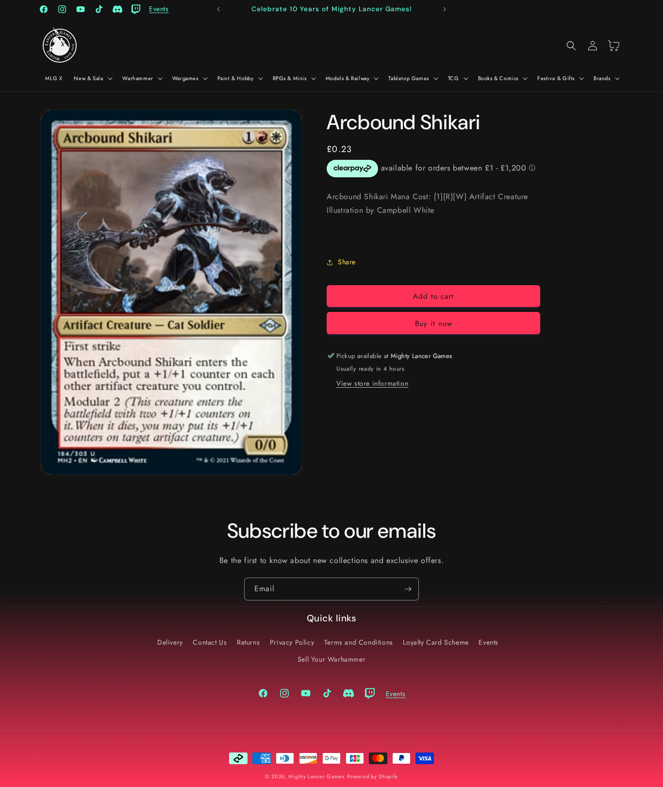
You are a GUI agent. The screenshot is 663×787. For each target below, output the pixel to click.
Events (488, 642)
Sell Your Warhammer (331, 659)
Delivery (170, 642)
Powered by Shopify (372, 776)
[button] (92, 78)
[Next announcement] (444, 9)
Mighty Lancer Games (316, 776)
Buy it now (433, 323)
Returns (248, 642)
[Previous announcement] (218, 9)
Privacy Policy (292, 642)
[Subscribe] (407, 589)
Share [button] (347, 262)
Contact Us (210, 642)
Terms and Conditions (358, 642)
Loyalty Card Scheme (435, 642)
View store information (372, 383)
